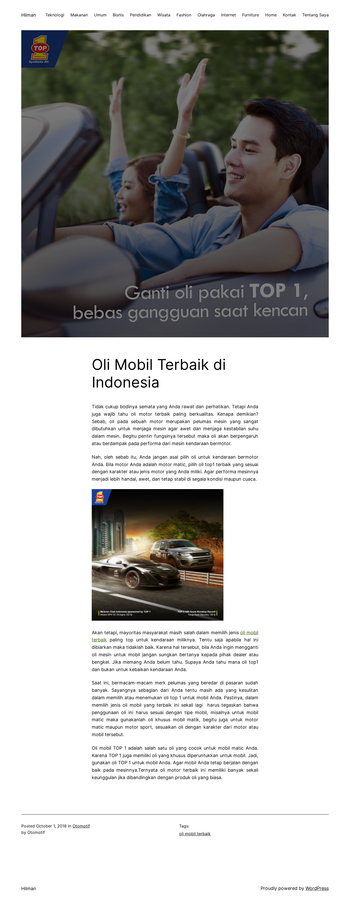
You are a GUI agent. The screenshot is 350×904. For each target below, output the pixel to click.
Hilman (28, 15)
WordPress (317, 888)
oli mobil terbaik (195, 833)
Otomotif (81, 825)
